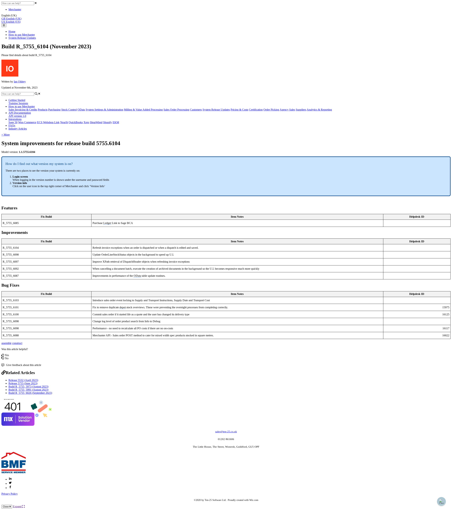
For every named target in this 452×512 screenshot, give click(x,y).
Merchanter (14, 9)
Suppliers (301, 109)
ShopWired (96, 122)
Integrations (15, 119)
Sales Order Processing (176, 109)
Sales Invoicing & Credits (22, 109)
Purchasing (54, 109)
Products (42, 109)
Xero (86, 122)
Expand (17, 506)
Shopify (107, 122)
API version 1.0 (17, 115)
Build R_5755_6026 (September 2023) (30, 392)
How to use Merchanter (21, 34)
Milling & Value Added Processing (143, 109)
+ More (5, 134)
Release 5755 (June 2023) (22, 383)
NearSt (64, 122)
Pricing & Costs (239, 109)
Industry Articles (17, 128)
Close (6, 506)
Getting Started (16, 100)
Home (11, 31)
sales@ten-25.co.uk (226, 431)
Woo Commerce (27, 122)
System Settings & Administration (104, 109)
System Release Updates (22, 37)
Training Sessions (18, 103)
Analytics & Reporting (319, 109)
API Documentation (19, 112)
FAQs (11, 125)
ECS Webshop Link (48, 122)
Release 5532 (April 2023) (23, 380)
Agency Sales (287, 109)
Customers (196, 109)
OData (81, 109)
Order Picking (271, 109)
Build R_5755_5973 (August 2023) (28, 386)
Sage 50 (12, 122)
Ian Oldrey (20, 81)
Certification (256, 109)
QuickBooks (76, 122)
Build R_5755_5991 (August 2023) (28, 389)
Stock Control (69, 109)
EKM (116, 122)
